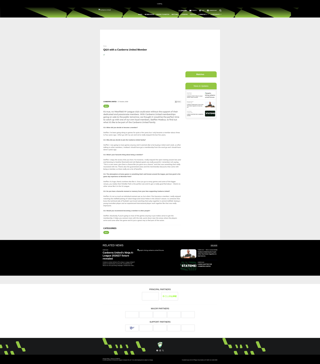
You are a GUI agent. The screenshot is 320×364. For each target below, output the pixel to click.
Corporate (215, 14)
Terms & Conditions (115, 358)
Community (202, 14)
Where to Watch (162, 14)
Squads (193, 14)
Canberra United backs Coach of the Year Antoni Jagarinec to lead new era (195, 106)
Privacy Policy (106, 358)
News (140, 14)
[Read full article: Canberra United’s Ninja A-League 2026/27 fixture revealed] (210, 95)
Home (105, 46)
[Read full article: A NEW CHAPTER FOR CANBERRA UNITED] (210, 113)
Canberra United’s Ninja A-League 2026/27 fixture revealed (118, 255)
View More (214, 245)
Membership (149, 14)
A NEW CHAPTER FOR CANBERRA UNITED (205, 265)
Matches (175, 14)
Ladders (184, 14)
